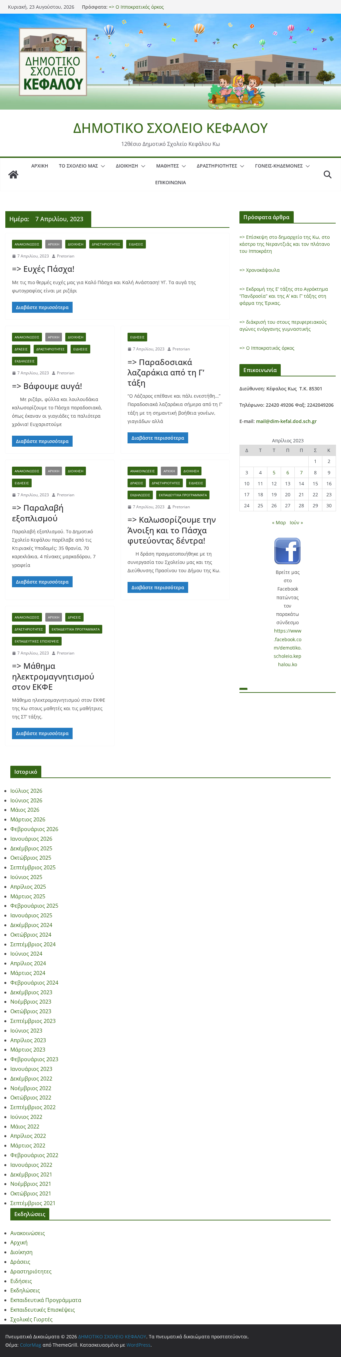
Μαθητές (167, 166)
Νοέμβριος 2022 (30, 1088)
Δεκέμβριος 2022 (31, 1078)
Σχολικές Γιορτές (31, 1319)
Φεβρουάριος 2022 (34, 1155)
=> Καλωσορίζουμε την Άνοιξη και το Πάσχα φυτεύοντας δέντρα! (172, 530)
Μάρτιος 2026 (27, 819)
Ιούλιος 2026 (26, 790)
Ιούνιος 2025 (26, 877)
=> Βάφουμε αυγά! (47, 385)
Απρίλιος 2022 (28, 1135)
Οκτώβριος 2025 (30, 857)
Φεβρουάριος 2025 (34, 905)
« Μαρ (279, 522)
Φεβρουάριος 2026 (34, 829)
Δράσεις (21, 349)
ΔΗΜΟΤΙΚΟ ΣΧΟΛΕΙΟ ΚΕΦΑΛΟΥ (170, 128)
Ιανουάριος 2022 (31, 1164)
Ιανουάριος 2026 (31, 838)
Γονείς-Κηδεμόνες (279, 166)
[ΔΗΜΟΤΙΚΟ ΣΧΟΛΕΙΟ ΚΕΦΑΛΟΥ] (170, 18)
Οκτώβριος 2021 (30, 1193)
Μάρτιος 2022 (27, 1145)
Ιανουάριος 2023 (31, 1069)
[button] (101, 166)
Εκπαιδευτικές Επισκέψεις (37, 641)
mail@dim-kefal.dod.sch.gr (286, 421)
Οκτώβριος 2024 (30, 934)
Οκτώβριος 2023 (30, 1011)
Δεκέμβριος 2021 (31, 1174)
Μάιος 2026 (24, 809)
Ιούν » (296, 522)
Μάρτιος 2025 (27, 896)
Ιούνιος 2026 (26, 800)
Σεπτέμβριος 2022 (33, 1107)
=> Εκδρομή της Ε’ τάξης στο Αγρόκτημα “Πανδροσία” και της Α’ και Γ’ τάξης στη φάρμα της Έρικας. (283, 296)
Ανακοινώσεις (27, 244)
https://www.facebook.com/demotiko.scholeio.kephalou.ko (288, 648)
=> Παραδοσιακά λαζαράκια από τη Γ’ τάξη (166, 372)
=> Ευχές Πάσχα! (43, 268)
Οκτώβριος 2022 (30, 1097)
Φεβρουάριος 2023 (34, 1059)
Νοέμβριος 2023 (30, 1001)
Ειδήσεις (136, 244)
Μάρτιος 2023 (27, 1049)
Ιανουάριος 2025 (31, 915)
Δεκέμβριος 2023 (31, 992)
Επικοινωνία (170, 182)
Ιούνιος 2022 (26, 1117)
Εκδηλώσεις (25, 361)
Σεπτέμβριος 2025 (33, 867)
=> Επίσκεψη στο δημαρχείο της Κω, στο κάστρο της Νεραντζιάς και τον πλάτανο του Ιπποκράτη (284, 244)
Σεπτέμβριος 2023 (33, 1021)
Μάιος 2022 (24, 1126)
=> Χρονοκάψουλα (259, 270)
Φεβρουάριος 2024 (34, 982)
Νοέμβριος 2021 (30, 1183)
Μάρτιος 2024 (27, 973)
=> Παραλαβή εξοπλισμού (38, 512)
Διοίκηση (127, 166)
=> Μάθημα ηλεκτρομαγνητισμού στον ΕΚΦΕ (53, 676)
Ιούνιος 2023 (26, 1030)
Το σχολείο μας (78, 166)
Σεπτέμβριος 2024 (33, 944)
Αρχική (39, 166)
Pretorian (65, 256)
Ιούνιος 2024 (26, 953)
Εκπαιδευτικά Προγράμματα (183, 495)
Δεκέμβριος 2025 (31, 848)
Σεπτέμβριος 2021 (33, 1203)
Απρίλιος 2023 (28, 1040)
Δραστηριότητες (217, 166)
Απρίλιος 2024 (28, 963)
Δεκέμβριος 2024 (31, 925)
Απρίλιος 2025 (28, 886)
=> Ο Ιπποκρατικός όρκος (266, 348)
